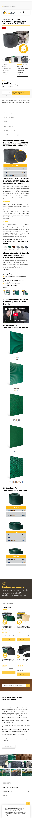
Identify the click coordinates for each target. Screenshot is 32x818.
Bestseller (8, 603)
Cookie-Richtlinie (17, 809)
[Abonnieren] (28, 685)
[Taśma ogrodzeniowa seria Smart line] (16, 376)
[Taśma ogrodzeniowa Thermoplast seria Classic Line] (16, 345)
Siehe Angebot (8, 746)
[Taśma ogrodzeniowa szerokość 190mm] (16, 505)
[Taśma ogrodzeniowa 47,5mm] (16, 554)
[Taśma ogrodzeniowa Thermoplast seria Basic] (16, 439)
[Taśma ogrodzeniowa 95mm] (16, 529)
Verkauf (7, 607)
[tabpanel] (16, 353)
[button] (3, 59)
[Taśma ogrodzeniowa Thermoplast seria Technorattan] (16, 470)
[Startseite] (9, 12)
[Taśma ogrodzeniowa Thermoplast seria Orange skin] (16, 407)
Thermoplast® (20, 66)
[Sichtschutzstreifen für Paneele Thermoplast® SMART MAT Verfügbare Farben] (16, 247)
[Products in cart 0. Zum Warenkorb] (20, 12)
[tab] (16, 113)
